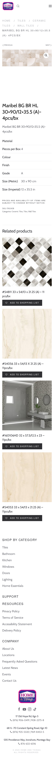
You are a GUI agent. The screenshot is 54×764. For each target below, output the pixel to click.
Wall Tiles (25, 25)
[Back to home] (8, 6)
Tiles (22, 20)
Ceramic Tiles (17, 211)
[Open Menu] (50, 6)
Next (48, 45)
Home (6, 20)
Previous (8, 45)
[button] (46, 55)
